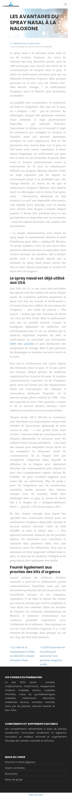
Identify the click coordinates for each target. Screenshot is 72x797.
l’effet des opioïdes (22, 343)
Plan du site (36, 794)
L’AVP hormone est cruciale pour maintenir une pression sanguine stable (52, 656)
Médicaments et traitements (26, 43)
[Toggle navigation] (65, 4)
